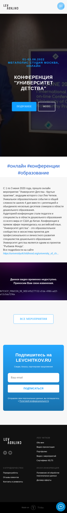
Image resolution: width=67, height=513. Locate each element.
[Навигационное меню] (61, 6)
